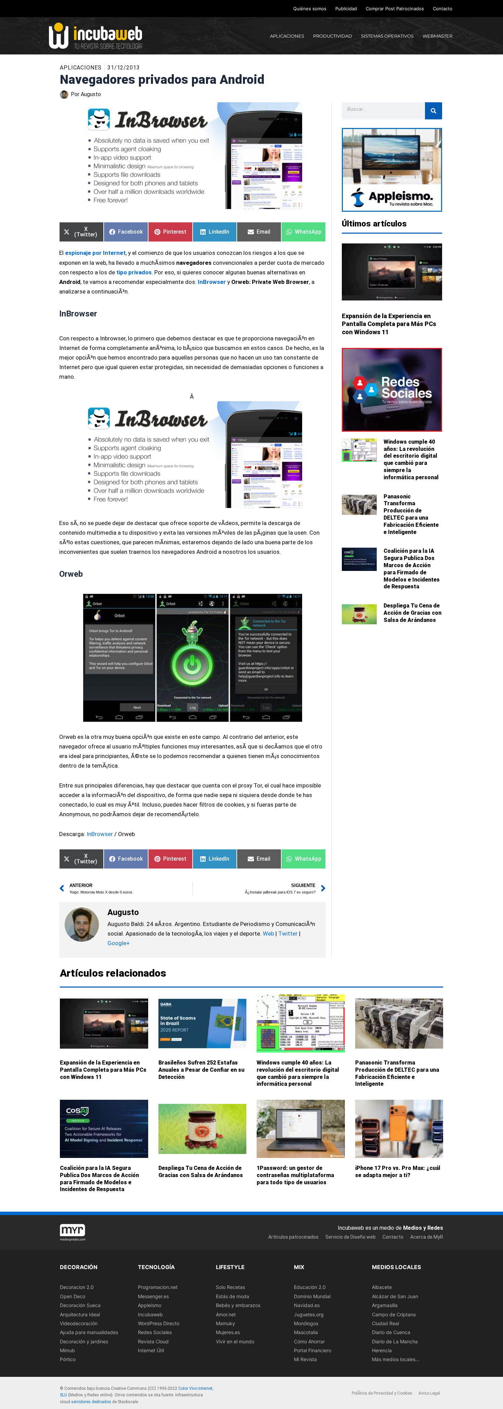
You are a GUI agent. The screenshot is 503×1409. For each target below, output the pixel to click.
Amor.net (226, 1314)
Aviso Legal (429, 1393)
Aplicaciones (81, 67)
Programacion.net (158, 1287)
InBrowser (100, 834)
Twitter (288, 933)
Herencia (382, 1350)
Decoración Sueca (80, 1305)
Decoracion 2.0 (77, 1287)
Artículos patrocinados (293, 1237)
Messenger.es (153, 1296)
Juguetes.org (309, 1314)
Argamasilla (385, 1305)
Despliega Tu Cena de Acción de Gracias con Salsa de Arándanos (412, 612)
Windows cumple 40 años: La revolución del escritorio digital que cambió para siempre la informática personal (411, 460)
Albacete (382, 1287)
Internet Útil (151, 1350)
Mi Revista (305, 1359)
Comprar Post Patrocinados (395, 8)
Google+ (118, 943)
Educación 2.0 (310, 1287)
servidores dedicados (91, 1401)
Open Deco (72, 1296)
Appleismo (149, 1305)
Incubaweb (150, 1314)
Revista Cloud (153, 1341)
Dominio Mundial (312, 1296)
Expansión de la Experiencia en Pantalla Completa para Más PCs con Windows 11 (389, 324)
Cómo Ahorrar (309, 1341)
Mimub (67, 1350)
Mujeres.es (228, 1332)
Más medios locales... (396, 1359)
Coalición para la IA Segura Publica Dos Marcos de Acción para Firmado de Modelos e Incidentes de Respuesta (412, 569)
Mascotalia (306, 1332)
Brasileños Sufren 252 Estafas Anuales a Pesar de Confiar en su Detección (201, 1069)
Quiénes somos (309, 8)
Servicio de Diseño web (350, 1237)
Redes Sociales (155, 1332)
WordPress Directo (158, 1323)
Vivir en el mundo (235, 1341)
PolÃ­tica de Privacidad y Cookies (382, 1393)
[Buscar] (433, 110)
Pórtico (68, 1359)
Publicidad (346, 8)
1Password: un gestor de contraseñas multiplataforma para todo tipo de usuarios (295, 1175)
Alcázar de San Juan (395, 1296)
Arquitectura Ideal (80, 1314)
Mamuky (225, 1323)
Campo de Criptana (394, 1314)
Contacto (442, 8)
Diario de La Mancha (395, 1341)
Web (268, 933)
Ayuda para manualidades (89, 1332)
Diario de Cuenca (391, 1332)
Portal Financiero (312, 1350)
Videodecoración (79, 1323)
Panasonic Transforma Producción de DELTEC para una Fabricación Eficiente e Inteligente (411, 514)
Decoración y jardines (84, 1341)
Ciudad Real (385, 1323)
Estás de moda (232, 1296)
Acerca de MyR (426, 1237)
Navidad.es (307, 1305)
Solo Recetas (230, 1287)
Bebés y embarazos (238, 1305)
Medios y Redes (423, 1228)
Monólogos (306, 1323)
